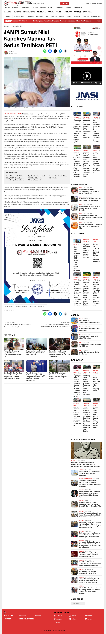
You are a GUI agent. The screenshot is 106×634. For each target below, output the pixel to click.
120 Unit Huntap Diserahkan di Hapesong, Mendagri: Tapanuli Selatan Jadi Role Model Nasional (90, 590)
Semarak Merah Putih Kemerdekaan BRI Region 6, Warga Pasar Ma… (89, 191)
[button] (87, 76)
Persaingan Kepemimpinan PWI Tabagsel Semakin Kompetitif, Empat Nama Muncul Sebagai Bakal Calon (77, 132)
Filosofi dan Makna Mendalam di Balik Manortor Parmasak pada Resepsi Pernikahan (96, 163)
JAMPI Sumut (9, 306)
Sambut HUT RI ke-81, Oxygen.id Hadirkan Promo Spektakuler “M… (90, 226)
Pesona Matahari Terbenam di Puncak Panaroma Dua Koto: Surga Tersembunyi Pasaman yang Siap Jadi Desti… (86, 420)
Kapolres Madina (21, 306)
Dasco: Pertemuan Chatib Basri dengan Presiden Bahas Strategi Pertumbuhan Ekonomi (90, 515)
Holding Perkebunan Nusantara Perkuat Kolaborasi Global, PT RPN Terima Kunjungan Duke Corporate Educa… (77, 294)
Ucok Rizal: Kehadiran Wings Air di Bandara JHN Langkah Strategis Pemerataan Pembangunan (96, 132)
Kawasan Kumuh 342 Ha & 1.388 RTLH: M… (88, 337)
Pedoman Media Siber (26, 619)
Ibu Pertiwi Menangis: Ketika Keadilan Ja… (89, 353)
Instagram (59, 619)
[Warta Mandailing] (20, 3)
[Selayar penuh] (100, 83)
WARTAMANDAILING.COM (13, 114)
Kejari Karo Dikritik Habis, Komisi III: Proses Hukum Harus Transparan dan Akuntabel (90, 564)
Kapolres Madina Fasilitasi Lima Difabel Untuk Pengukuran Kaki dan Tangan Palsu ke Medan (13, 376)
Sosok (73, 461)
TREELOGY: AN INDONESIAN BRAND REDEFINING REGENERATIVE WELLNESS (55, 324)
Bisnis (80, 187)
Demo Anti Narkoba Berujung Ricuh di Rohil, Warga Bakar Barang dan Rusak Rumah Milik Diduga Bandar (90, 545)
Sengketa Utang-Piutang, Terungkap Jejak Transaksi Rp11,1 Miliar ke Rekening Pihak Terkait (90, 505)
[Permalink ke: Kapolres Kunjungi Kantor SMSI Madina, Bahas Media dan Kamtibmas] (36, 344)
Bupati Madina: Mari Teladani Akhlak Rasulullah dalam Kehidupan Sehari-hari (36, 178)
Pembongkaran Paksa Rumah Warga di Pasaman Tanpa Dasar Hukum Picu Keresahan (39, 21)
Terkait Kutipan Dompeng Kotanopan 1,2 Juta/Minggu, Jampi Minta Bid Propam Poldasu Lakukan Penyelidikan (36, 377)
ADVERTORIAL (82, 479)
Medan (75, 244)
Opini (80, 342)
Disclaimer (7, 619)
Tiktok (58, 622)
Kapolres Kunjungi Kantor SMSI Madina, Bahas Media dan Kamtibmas (35, 353)
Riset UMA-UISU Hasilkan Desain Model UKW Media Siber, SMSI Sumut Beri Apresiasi (76, 259)
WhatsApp (90, 616)
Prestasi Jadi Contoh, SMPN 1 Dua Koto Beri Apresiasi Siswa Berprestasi (77, 417)
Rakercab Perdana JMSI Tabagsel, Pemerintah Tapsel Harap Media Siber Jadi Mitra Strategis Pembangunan (96, 294)
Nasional (81, 470)
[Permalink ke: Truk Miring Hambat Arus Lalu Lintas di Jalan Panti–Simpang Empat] (96, 367)
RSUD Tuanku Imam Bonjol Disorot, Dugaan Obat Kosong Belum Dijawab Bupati (95, 418)
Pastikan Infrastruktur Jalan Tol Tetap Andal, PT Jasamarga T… (90, 200)
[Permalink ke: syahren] (6, 52)
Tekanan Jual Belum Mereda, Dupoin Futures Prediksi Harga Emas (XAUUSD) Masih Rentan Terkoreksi (86, 295)
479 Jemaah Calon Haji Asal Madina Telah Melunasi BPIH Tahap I (17, 324)
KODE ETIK (22, 616)
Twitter (74, 616)
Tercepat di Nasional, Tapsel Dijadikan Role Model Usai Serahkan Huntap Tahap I (89, 581)
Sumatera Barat (76, 371)
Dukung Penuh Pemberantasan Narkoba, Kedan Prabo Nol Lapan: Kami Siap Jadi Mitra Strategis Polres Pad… (86, 165)
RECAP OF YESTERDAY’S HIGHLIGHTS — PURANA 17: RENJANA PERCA (96, 253)
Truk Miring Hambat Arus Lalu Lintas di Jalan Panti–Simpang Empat (96, 383)
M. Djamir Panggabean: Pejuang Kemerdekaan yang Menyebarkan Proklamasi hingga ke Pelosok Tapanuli (85, 464)
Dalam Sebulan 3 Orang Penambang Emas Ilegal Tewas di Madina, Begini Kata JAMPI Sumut (59, 354)
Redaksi (38, 616)
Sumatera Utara (86, 240)
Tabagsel (76, 117)
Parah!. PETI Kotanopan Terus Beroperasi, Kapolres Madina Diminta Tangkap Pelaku (58, 376)
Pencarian (64, 3)
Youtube (89, 619)
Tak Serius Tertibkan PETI (37, 306)
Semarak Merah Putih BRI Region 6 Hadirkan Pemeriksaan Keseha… (90, 217)
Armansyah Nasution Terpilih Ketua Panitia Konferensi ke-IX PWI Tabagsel (87, 129)
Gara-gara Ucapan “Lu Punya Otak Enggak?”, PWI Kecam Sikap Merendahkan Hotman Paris (89, 494)
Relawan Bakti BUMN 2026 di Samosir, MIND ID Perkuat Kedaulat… (89, 208)
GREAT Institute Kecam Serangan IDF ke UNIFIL (87, 572)
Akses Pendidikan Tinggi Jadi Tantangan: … (89, 329)
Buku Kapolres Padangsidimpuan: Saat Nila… (89, 321)
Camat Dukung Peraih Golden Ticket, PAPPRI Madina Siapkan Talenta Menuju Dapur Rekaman (15, 178)
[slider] (85, 82)
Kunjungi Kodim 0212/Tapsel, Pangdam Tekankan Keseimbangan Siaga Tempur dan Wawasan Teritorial (77, 165)
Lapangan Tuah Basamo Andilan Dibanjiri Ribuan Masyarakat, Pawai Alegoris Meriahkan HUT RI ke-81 (77, 386)
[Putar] (74, 83)
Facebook (59, 616)
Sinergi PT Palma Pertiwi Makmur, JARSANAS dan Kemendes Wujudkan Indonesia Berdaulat (90, 483)
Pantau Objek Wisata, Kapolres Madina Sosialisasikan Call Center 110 (13, 354)
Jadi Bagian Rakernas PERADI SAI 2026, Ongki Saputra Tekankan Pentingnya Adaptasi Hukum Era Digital (90, 525)
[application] (86, 76)
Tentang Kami (8, 616)
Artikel (81, 318)
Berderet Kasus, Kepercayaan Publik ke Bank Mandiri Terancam (89, 473)
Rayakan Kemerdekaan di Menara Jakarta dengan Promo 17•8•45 (86, 251)
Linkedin (74, 619)
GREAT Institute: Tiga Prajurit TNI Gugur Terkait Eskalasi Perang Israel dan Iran (89, 555)
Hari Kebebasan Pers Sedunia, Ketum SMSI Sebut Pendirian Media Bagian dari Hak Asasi (89, 535)
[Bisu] (96, 83)
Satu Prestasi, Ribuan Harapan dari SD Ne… (90, 345)
